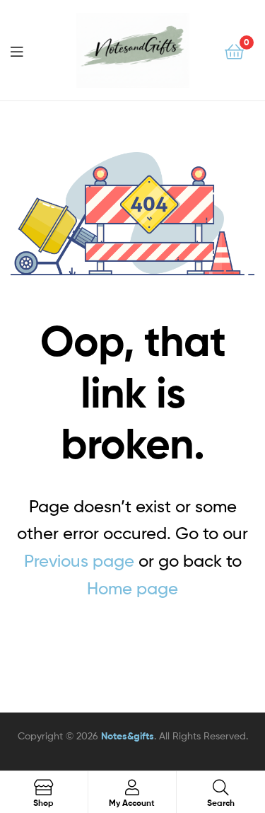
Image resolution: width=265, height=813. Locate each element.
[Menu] (25, 50)
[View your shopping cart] (234, 50)
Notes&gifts (127, 736)
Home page (132, 588)
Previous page (79, 560)
